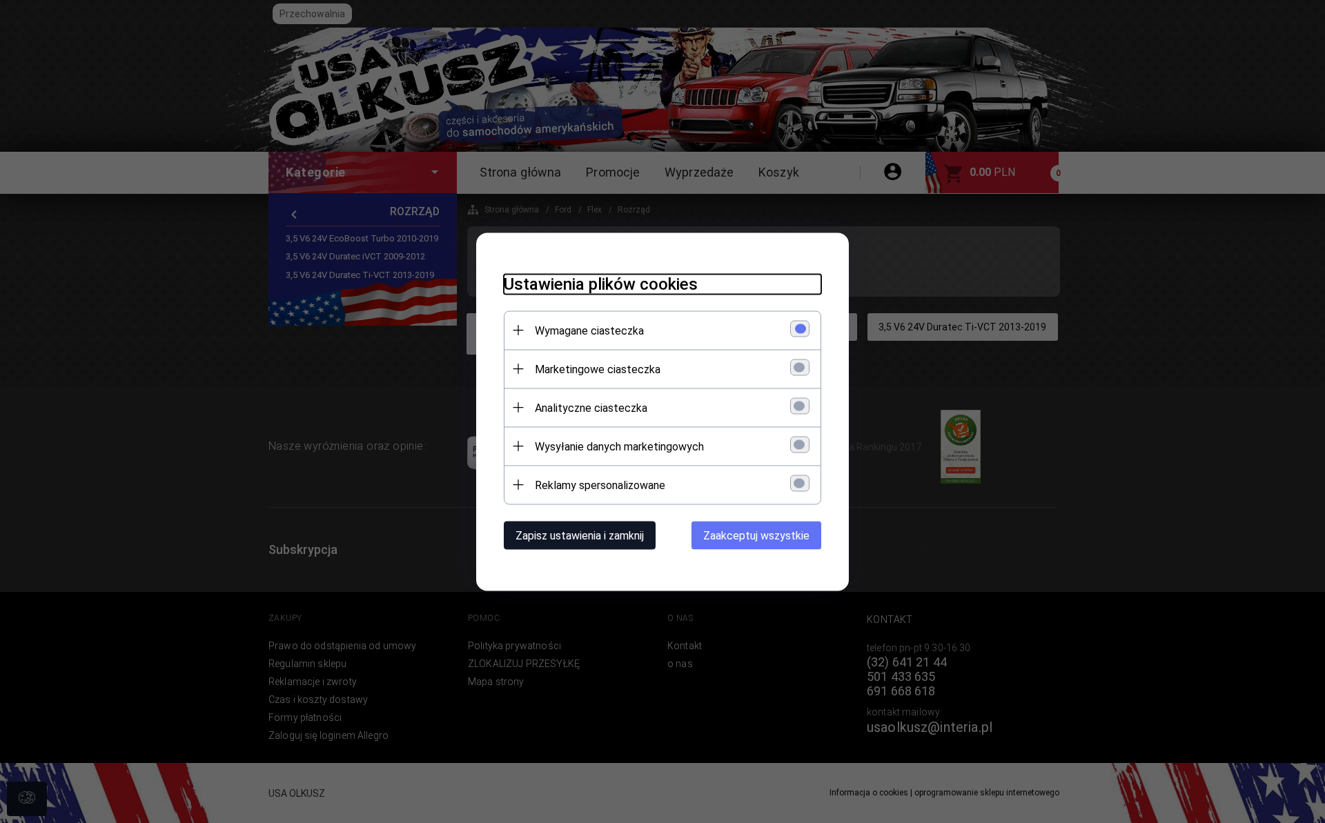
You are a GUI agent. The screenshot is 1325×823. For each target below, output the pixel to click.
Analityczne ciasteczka (591, 407)
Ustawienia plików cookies (601, 283)
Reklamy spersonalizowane (600, 484)
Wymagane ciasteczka (589, 330)
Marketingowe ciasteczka (597, 368)
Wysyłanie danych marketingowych (619, 446)
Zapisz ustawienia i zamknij (580, 535)
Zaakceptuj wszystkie (756, 535)
